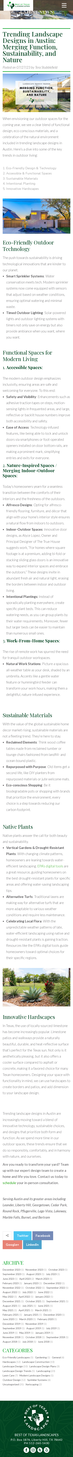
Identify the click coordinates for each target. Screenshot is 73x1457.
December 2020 (52, 1314)
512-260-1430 (39, 1443)
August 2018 (10, 1341)
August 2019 (33, 1328)
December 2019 (11, 1323)
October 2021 (33, 1301)
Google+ (12, 1245)
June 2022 (43, 1292)
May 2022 (8, 1296)
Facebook (43, 1236)
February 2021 (11, 1314)
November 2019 (34, 1323)
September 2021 (55, 1301)
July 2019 (51, 1328)
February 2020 (46, 1319)
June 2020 (8, 1319)
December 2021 (11, 1301)
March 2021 (41, 1310)
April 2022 (24, 1296)
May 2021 (8, 1310)
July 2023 (51, 1274)
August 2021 (10, 1305)
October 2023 (56, 1269)
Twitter (23, 1236)
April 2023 (25, 1278)
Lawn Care (8, 1375)
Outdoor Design (12, 1379)
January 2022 (42, 1296)
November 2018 (11, 1337)
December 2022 (52, 1283)
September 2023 (12, 1274)
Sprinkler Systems (37, 1379)
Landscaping (43, 1370)
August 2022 (10, 1292)
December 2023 (11, 1269)
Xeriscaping (32, 1384)
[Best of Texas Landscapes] (18, 5)
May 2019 (24, 1332)
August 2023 (33, 1274)
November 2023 (34, 1269)
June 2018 (43, 1341)
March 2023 (42, 1278)
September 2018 (55, 1337)
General (56, 1357)
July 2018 (27, 1341)
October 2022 (33, 1287)
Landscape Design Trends (17, 1370)
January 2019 (42, 1332)
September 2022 (55, 1287)
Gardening (41, 1357)
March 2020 (25, 1319)
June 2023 (8, 1278)
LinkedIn (32, 1245)
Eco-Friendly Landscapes (16, 1357)
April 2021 (24, 1310)
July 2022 (27, 1292)
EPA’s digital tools (50, 866)
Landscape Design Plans (42, 1366)
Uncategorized (11, 1384)
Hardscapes (9, 1361)
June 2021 (43, 1305)
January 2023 (31, 1283)
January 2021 (31, 1314)
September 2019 (12, 1328)
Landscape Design (13, 1366)
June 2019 (8, 1332)
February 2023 (11, 1283)
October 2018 (33, 1337)
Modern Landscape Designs (34, 1375)
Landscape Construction (36, 1361)
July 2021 (27, 1305)
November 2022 (11, 1287)
